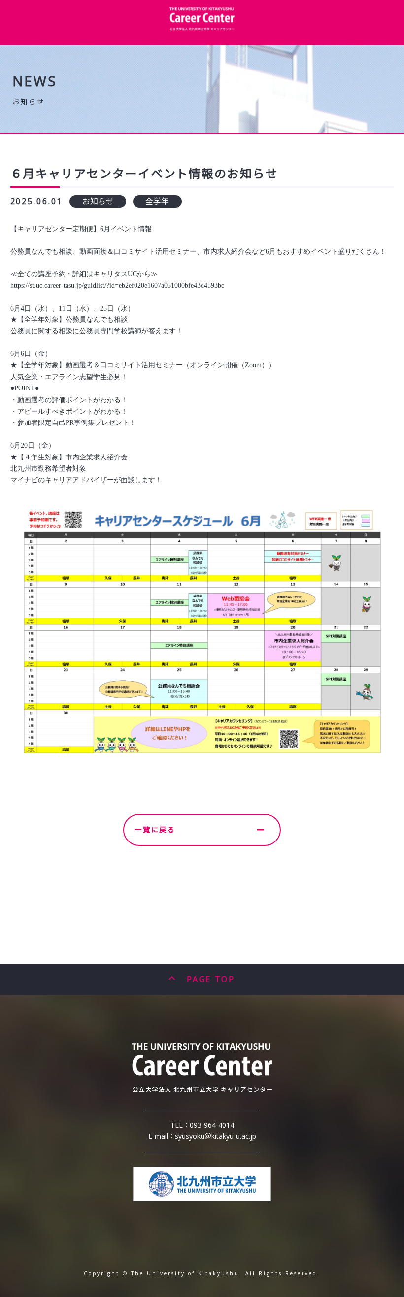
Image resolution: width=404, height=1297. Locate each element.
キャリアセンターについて (26, 52)
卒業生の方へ (286, 46)
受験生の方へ (337, 46)
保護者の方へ (182, 46)
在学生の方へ (130, 46)
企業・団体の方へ (233, 46)
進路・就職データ (78, 46)
